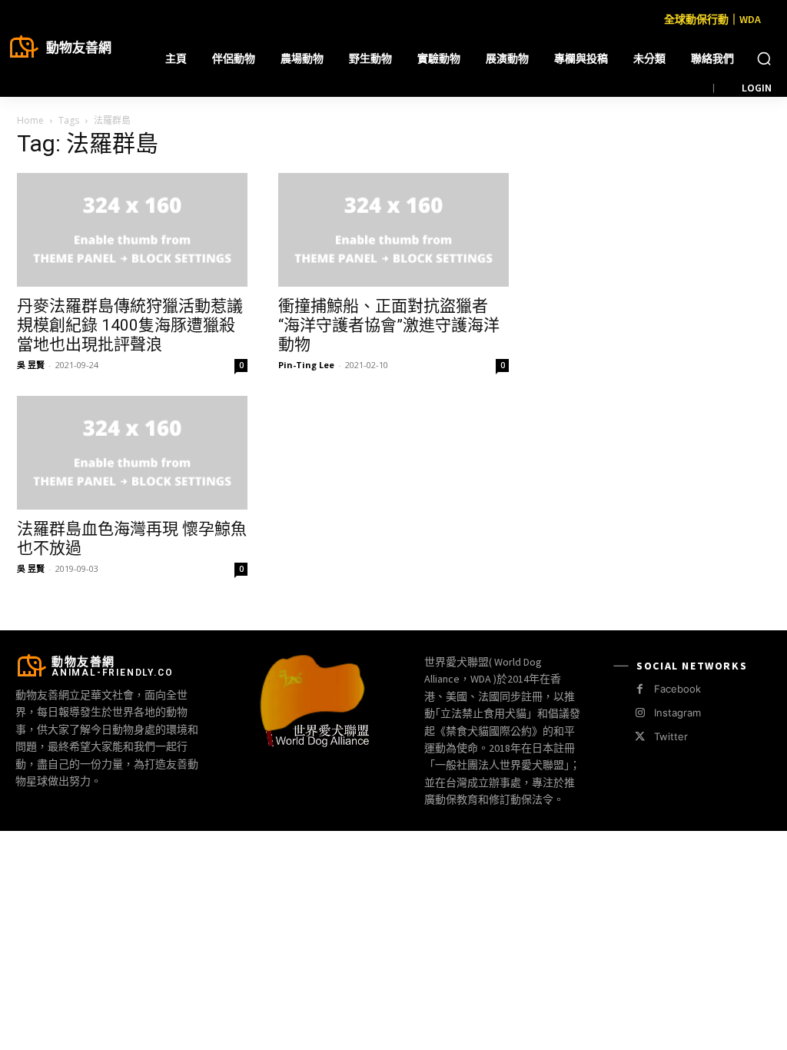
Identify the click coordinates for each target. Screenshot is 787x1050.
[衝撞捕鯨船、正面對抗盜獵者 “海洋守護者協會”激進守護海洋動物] (393, 230)
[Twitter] (639, 736)
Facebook (677, 689)
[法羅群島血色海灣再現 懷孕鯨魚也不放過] (132, 453)
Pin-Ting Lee (306, 364)
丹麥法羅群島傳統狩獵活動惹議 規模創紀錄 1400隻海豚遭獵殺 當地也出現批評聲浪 (130, 325)
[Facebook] (639, 689)
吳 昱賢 (31, 364)
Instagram (677, 712)
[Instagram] (639, 713)
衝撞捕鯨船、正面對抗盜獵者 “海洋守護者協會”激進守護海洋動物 (389, 325)
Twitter (671, 736)
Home (30, 120)
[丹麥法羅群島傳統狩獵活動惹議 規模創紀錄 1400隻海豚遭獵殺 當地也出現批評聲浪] (132, 230)
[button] (764, 58)
